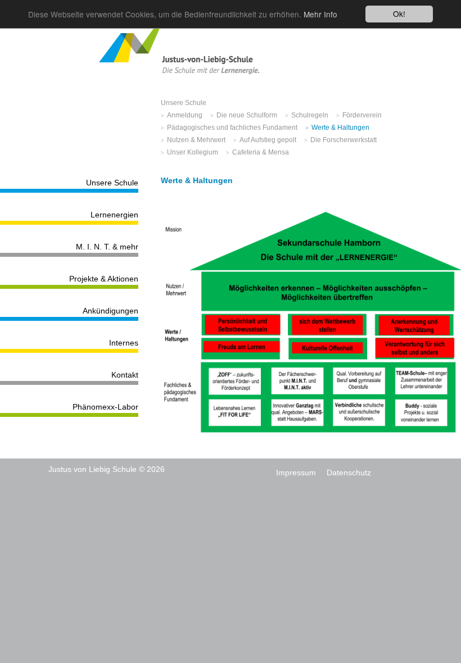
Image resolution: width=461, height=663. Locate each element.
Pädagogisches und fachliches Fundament (232, 127)
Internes (123, 342)
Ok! (399, 13)
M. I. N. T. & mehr (107, 246)
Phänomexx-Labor (105, 406)
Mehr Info (320, 14)
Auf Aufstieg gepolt (267, 140)
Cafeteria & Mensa (260, 152)
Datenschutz (349, 472)
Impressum (296, 472)
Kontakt (124, 374)
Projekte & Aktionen (103, 278)
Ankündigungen (110, 310)
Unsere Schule (112, 182)
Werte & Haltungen (340, 127)
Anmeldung (184, 115)
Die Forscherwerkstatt (343, 140)
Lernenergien (114, 214)
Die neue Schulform (246, 115)
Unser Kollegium (192, 152)
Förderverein (362, 115)
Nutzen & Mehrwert (196, 140)
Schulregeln (309, 115)
